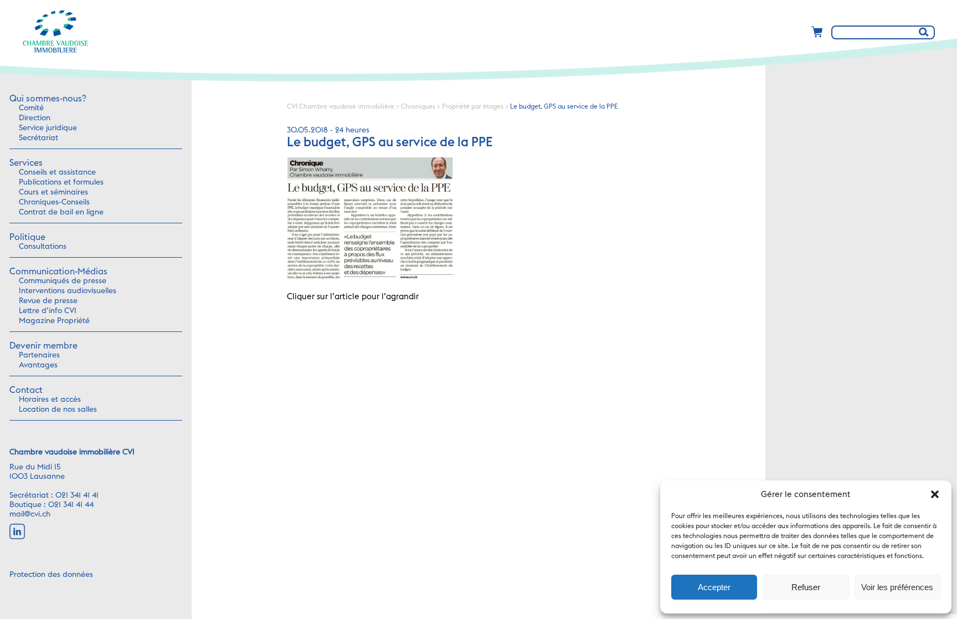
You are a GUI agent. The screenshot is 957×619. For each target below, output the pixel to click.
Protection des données (51, 575)
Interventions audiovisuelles (67, 291)
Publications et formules (61, 182)
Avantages (38, 365)
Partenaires (39, 355)
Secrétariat (38, 138)
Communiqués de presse (62, 281)
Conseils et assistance (57, 172)
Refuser (805, 587)
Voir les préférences (897, 587)
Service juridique (48, 128)
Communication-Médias (58, 271)
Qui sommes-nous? (47, 98)
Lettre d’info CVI (47, 311)
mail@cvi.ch (29, 514)
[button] (934, 494)
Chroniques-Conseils (54, 202)
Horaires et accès (50, 399)
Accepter (714, 587)
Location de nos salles (58, 409)
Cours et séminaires (53, 192)
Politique (27, 237)
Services (26, 162)
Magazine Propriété (54, 321)
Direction (34, 118)
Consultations (42, 246)
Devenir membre (43, 345)
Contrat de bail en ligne (61, 212)
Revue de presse (48, 301)
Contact (26, 390)
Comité (31, 108)
